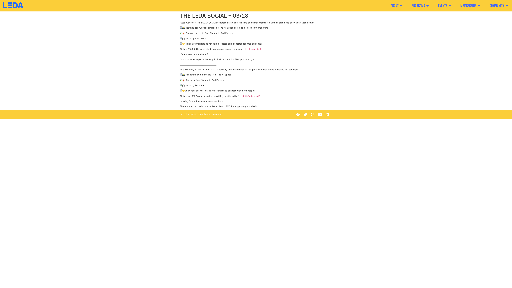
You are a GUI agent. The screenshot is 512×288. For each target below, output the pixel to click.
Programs (418, 5)
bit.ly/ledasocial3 (252, 49)
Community (497, 5)
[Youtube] (320, 114)
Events (442, 5)
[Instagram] (312, 114)
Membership (468, 5)
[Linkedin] (327, 114)
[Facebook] (298, 114)
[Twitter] (305, 114)
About (395, 5)
